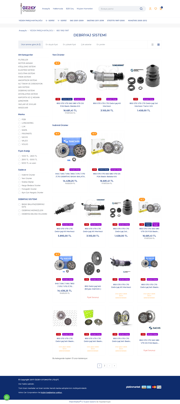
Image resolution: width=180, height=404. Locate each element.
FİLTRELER (23, 60)
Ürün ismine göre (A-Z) (31, 44)
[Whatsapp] (7, 397)
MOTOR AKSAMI (25, 63)
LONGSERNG (28, 123)
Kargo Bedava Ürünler (31, 185)
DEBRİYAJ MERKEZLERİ (32, 210)
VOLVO (25, 144)
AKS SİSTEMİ (23, 87)
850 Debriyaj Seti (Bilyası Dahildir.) (93, 287)
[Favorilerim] (155, 8)
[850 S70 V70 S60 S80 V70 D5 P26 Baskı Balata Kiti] (70, 77)
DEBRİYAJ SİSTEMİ (26, 91)
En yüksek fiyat (69, 44)
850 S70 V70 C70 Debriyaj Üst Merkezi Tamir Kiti (144, 104)
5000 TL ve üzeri (29, 163)
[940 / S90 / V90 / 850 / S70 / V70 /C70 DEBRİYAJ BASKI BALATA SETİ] (70, 148)
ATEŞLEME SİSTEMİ (27, 67)
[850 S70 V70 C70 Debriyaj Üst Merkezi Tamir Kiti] (143, 77)
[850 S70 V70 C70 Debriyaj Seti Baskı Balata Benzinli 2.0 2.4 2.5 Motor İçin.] (65, 318)
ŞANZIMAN (23, 101)
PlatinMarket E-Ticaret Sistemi (82, 402)
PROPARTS (27, 134)
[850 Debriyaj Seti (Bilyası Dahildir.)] (93, 263)
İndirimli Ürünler (28, 175)
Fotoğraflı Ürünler (29, 189)
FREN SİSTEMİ (24, 77)
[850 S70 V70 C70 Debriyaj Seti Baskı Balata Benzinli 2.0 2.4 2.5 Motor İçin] (149, 263)
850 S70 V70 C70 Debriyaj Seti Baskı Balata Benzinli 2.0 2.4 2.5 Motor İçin (149, 286)
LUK (23, 126)
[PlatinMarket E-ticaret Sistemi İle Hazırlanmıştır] (133, 387)
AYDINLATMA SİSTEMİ (28, 94)
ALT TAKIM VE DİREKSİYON (30, 84)
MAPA (24, 130)
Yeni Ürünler (27, 178)
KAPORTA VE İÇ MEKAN (29, 97)
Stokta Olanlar (28, 182)
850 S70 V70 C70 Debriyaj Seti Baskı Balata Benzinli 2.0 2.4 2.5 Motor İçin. (65, 340)
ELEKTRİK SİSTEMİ (26, 70)
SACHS (25, 137)
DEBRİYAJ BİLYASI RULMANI (34, 214)
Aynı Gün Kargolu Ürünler (32, 192)
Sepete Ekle (70, 118)
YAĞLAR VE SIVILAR (27, 104)
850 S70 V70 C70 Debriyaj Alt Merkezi (107, 104)
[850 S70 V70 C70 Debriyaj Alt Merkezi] (107, 77)
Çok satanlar (86, 44)
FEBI (24, 119)
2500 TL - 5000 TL (29, 159)
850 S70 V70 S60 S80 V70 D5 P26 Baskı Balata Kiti (70, 104)
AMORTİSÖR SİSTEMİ (27, 80)
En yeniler (101, 44)
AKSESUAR (23, 108)
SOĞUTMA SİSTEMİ (26, 73)
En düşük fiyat (52, 44)
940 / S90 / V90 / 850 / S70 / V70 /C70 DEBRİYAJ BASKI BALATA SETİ (70, 175)
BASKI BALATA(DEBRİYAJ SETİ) (33, 205)
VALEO (25, 141)
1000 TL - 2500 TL (29, 156)
